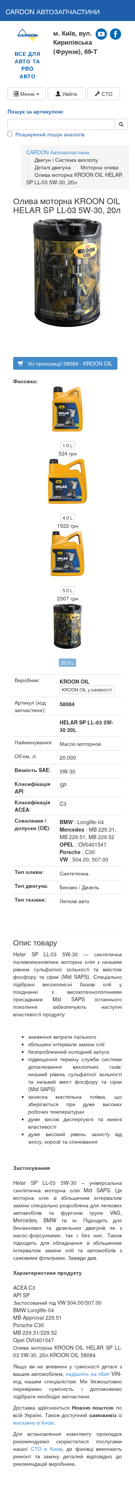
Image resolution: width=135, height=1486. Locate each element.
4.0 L (68, 517)
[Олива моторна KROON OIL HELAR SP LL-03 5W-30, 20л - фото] (67, 272)
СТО (106, 93)
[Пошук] (121, 124)
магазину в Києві (33, 1422)
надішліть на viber (88, 1373)
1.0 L (68, 445)
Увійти (69, 93)
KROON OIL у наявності (87, 689)
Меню (27, 93)
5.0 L (68, 590)
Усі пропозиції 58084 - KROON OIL (67, 363)
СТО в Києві (46, 1448)
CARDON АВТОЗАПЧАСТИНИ (53, 11)
